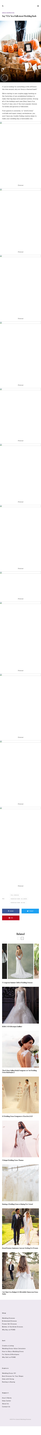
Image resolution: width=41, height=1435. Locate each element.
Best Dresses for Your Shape (12, 1376)
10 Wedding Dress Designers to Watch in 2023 (17, 1116)
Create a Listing (8, 1345)
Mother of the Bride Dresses (12, 1327)
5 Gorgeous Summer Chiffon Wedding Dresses (17, 982)
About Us (5, 1404)
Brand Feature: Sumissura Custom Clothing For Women (20, 1248)
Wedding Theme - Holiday (18, 902)
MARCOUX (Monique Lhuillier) (12, 1026)
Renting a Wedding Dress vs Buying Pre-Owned (17, 1204)
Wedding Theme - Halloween (19, 898)
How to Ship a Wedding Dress (13, 1351)
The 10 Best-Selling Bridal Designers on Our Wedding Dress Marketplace (19, 1071)
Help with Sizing (8, 1379)
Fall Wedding (15, 895)
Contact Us (6, 1406)
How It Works (7, 1398)
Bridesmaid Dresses (9, 1321)
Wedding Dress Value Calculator (14, 1348)
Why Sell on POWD (9, 1357)
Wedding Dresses (8, 1318)
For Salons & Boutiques (10, 1354)
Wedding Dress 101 (9, 1373)
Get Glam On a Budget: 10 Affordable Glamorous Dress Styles (20, 1293)
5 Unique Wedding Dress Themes (13, 1160)
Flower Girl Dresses (9, 1324)
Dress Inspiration (8, 13)
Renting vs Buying (8, 1382)
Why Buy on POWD (8, 1330)
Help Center (6, 1401)
